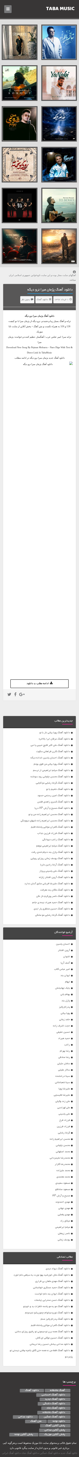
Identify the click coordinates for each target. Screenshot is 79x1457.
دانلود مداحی (25, 1416)
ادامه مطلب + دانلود (38, 683)
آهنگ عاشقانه (57, 1390)
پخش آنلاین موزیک (54, 1434)
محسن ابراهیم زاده (60, 1139)
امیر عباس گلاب (62, 969)
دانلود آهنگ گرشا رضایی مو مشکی (52, 915)
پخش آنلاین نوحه (24, 1434)
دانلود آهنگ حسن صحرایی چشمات (52, 1300)
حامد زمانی (64, 1019)
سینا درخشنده (62, 1076)
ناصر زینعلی (64, 1233)
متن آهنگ (36, 1421)
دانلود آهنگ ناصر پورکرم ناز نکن (53, 896)
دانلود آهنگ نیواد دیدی (58, 1268)
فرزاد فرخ (64, 1120)
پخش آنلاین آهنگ (55, 1425)
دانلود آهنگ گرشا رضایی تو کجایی (53, 783)
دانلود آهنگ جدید (55, 1399)
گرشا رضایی (64, 1132)
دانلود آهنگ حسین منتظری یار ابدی (52, 909)
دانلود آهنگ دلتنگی (54, 1403)
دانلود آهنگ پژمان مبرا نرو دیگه (50, 290)
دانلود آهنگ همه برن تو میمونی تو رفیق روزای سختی (42, 1331)
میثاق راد (65, 1221)
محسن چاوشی (63, 1145)
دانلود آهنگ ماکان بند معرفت (55, 890)
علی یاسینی (64, 1114)
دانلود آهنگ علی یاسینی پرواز (54, 871)
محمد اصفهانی (63, 1151)
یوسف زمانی (64, 1239)
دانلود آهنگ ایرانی (11, 1453)
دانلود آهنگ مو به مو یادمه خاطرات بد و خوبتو (46, 1306)
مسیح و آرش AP (61, 1195)
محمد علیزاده (63, 1170)
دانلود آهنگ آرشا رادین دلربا (55, 864)
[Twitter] (9, 695)
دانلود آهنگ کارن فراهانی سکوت (53, 751)
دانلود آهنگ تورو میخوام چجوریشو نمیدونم (47, 1312)
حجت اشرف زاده (61, 1026)
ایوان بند (65, 975)
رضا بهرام (65, 1051)
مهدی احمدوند (62, 1202)
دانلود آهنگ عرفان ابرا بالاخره (54, 739)
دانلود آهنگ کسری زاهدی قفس (53, 802)
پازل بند (66, 1000)
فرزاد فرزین (63, 1126)
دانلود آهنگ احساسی (53, 1394)
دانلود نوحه (59, 1421)
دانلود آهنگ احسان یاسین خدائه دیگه (50, 757)
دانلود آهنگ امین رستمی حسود (53, 795)
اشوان (66, 956)
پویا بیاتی (65, 1013)
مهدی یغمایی (64, 1214)
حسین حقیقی (63, 1032)
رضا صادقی (64, 1057)
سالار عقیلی (64, 1070)
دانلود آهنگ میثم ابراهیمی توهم (53, 846)
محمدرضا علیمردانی (60, 1158)
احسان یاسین (63, 944)
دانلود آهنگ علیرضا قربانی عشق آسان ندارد (47, 883)
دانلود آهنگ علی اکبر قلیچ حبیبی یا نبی (50, 745)
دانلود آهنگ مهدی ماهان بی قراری (52, 1281)
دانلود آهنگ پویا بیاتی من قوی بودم (52, 764)
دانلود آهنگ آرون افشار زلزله (54, 877)
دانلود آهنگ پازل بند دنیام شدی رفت (50, 852)
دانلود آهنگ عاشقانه (54, 1412)
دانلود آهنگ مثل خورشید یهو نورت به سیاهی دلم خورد (41, 1275)
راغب (67, 1044)
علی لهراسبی (63, 1107)
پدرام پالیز (64, 1007)
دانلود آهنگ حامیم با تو (58, 789)
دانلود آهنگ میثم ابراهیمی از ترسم (51, 770)
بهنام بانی (65, 994)
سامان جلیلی (63, 1063)
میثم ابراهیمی (62, 1227)
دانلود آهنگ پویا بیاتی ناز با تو (54, 732)
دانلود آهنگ (42, 299)
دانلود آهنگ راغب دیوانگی (56, 839)
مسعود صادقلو (62, 1189)
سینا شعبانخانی (62, 1082)
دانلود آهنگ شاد (56, 1408)
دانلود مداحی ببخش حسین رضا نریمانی (50, 1344)
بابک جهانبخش (62, 988)
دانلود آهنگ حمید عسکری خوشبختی (51, 1287)
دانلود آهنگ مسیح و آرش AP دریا (52, 808)
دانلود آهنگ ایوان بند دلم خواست (52, 1294)
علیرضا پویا (64, 1088)
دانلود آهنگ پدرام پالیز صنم (55, 1319)
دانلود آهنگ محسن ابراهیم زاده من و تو (49, 814)
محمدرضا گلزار (62, 1164)
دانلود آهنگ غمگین (54, 1416)
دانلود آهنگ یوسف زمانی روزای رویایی (50, 858)
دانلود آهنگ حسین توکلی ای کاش (53, 1338)
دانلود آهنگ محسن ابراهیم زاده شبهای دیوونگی (45, 820)
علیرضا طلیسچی (62, 1095)
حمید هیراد (64, 1038)
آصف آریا (65, 963)
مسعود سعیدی (62, 1183)
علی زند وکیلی (62, 1101)
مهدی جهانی (64, 1208)
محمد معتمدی (63, 1177)
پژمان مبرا (38, 316)
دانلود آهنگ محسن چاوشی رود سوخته (50, 776)
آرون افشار (64, 950)
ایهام (67, 981)
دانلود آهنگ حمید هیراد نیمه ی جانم (51, 902)
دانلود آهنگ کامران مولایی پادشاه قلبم (50, 827)
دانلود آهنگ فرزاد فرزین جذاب (53, 833)
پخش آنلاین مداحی (54, 1430)
